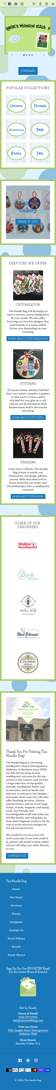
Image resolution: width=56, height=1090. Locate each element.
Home (16, 889)
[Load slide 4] (32, 55)
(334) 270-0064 (28, 1016)
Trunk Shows (16, 955)
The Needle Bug (32, 1080)
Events (16, 913)
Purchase (28, 70)
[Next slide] (44, 55)
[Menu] (53, 3)
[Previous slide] (12, 55)
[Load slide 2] (26, 55)
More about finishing (28, 496)
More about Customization (28, 338)
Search (16, 946)
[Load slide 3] (29, 55)
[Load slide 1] (24, 55)
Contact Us (17, 855)
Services (16, 905)
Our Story (16, 897)
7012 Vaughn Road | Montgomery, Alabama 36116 (28, 1031)
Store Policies (16, 938)
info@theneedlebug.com (28, 1020)
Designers (16, 922)
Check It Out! (28, 221)
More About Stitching (28, 417)
